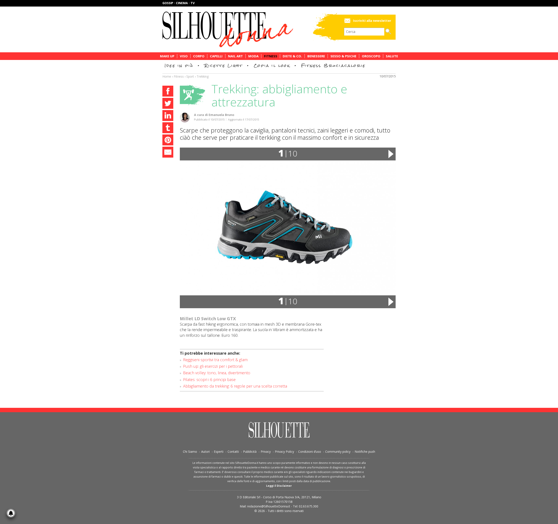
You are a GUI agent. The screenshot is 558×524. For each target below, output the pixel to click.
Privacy (266, 451)
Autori (205, 451)
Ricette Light (223, 65)
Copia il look (272, 65)
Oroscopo (371, 56)
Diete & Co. (292, 56)
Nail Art (235, 56)
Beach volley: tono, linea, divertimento (216, 372)
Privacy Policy (284, 451)
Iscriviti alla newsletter (372, 21)
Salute (392, 56)
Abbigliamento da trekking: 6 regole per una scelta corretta (235, 386)
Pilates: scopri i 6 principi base (209, 379)
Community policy (337, 451)
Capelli (216, 56)
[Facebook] (167, 92)
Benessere (316, 56)
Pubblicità (250, 451)
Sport (190, 76)
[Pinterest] (167, 140)
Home (166, 76)
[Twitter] (167, 104)
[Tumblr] (167, 128)
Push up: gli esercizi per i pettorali (213, 366)
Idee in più (179, 65)
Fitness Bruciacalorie (333, 65)
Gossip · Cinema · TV (178, 3)
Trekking (203, 76)
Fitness (270, 56)
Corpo (198, 56)
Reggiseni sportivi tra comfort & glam (215, 359)
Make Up (167, 56)
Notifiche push (365, 451)
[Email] (167, 153)
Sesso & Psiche (343, 56)
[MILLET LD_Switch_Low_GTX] (288, 227)
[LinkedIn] (167, 116)
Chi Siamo (190, 451)
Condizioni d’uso (309, 451)
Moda (253, 56)
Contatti (233, 451)
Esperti (218, 451)
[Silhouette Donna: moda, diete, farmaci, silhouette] (246, 29)
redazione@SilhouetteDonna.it (268, 506)
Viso (184, 56)
